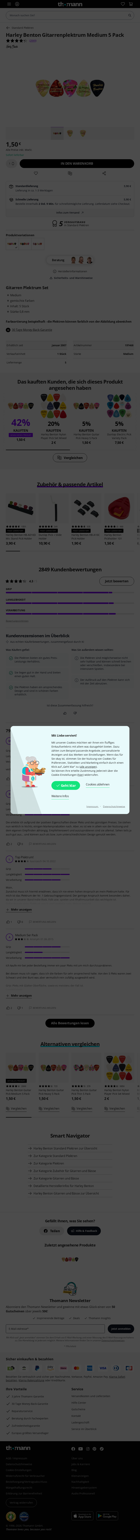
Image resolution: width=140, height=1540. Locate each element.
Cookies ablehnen (97, 784)
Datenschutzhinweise (114, 806)
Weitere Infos (60, 796)
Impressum (92, 806)
